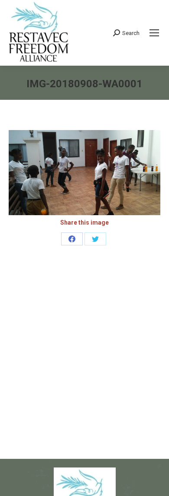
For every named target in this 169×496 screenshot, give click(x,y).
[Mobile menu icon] (154, 33)
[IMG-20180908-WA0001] (84, 172)
